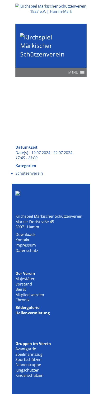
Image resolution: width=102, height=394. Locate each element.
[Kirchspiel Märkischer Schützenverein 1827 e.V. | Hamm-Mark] (51, 11)
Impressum (25, 245)
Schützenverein (29, 173)
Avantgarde (25, 348)
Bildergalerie (27, 307)
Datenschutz (26, 250)
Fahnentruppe (28, 364)
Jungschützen (27, 370)
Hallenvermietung (32, 313)
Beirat (20, 289)
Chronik (22, 300)
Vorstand (23, 284)
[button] (73, 72)
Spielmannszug (28, 354)
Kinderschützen (29, 375)
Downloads (25, 234)
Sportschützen (28, 359)
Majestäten (25, 278)
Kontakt (22, 239)
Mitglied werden (29, 294)
